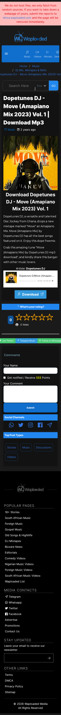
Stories (11, 447)
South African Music (18, 518)
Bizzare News (13, 546)
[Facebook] (40, 425)
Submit (30, 407)
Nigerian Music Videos (19, 564)
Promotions (12, 625)
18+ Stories (12, 512)
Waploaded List (15, 581)
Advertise (11, 619)
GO (54, 85)
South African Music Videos (22, 575)
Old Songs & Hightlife (18, 535)
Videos (11, 457)
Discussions (43, 447)
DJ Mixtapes (13, 541)
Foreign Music (14, 523)
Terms (9, 674)
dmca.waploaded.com (17, 17)
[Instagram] (30, 425)
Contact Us (12, 631)
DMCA (9, 680)
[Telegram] (50, 425)
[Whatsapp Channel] (11, 425)
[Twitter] (21, 425)
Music (11, 129)
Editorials (11, 552)
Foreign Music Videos (18, 570)
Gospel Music (13, 529)
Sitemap (10, 692)
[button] (7, 53)
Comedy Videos (15, 558)
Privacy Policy (14, 686)
